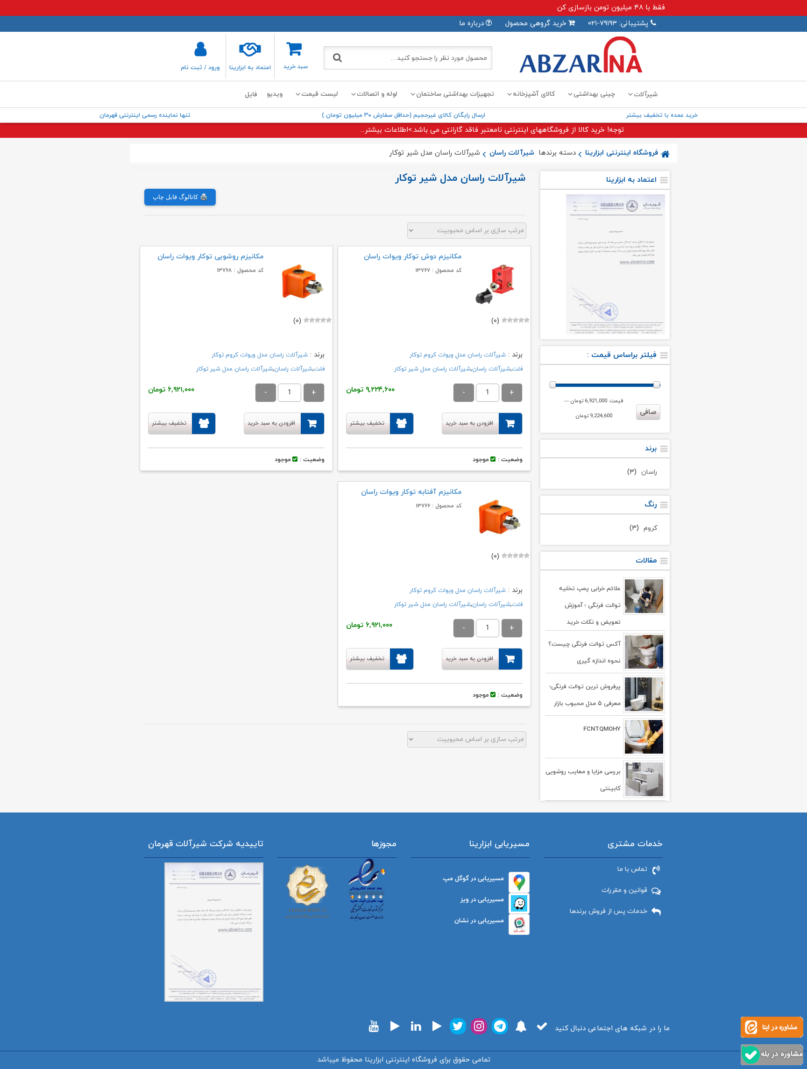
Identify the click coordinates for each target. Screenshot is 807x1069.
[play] (437, 1026)
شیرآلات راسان (511, 153)
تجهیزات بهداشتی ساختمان (455, 94)
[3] (515, 320)
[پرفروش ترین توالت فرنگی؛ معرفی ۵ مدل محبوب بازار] (644, 694)
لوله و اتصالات (377, 94)
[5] (504, 320)
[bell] (521, 1026)
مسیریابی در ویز (482, 899)
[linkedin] (416, 1026)
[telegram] (500, 1026)
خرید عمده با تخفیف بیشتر (662, 115)
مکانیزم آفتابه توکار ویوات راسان (411, 492)
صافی (648, 412)
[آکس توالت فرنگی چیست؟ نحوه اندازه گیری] (644, 651)
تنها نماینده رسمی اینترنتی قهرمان (145, 115)
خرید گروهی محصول (535, 24)
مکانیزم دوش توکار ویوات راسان (412, 257)
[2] (521, 320)
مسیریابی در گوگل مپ (473, 878)
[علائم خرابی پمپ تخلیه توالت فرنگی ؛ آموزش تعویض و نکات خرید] (644, 596)
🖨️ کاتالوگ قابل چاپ (180, 196)
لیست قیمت (319, 94)
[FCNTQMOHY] (644, 736)
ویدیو (275, 94)
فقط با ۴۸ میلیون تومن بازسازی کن (611, 8)
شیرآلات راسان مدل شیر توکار (432, 369)
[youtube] (374, 1026)
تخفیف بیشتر (367, 423)
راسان (649, 472)
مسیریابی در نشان (479, 920)
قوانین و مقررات (624, 890)
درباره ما (471, 24)
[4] (510, 320)
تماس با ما (632, 869)
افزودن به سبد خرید (469, 423)
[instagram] (479, 1026)
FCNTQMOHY (602, 729)
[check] (542, 1026)
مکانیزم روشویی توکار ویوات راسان (210, 257)
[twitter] (458, 1026)
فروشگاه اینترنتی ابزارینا (621, 153)
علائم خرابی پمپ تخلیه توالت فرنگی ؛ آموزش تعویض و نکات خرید (590, 605)
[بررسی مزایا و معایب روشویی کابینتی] (644, 779)
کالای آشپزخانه (534, 94)
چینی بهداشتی (594, 94)
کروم (650, 528)
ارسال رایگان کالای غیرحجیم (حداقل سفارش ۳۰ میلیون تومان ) (403, 115)
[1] (527, 320)
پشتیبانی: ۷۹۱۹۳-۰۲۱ (618, 24)
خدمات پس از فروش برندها (608, 911)
